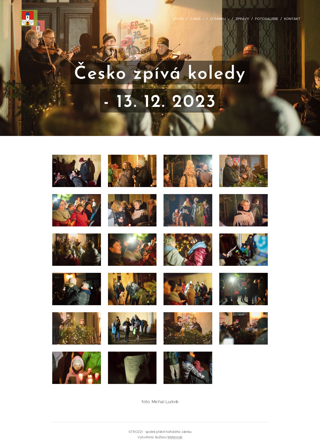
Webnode (174, 437)
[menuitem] (179, 19)
